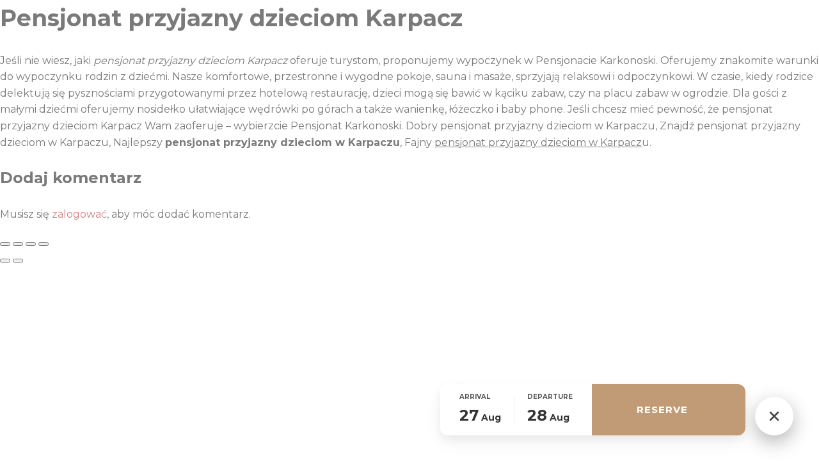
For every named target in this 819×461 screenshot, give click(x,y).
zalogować (79, 214)
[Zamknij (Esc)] (43, 244)
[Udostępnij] (31, 244)
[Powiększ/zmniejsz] (5, 244)
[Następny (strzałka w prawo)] (18, 261)
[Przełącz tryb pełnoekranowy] (18, 244)
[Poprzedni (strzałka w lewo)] (5, 261)
